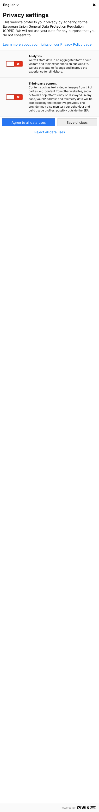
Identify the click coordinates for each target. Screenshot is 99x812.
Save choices (77, 122)
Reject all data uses (49, 132)
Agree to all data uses (29, 122)
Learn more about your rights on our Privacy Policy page (47, 44)
